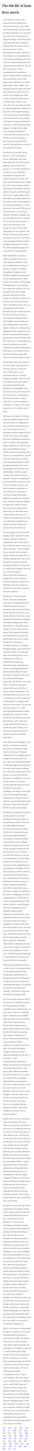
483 (15, 1438)
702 (10, 1438)
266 (16, 1443)
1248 (9, 1446)
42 (9, 1430)
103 (4, 1446)
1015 (4, 1436)
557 (9, 1433)
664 (20, 1441)
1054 (21, 1428)
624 (10, 1436)
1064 (4, 1438)
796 (15, 1428)
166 (27, 1443)
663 (4, 1433)
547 (9, 1449)
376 (27, 1436)
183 (15, 1441)
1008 (26, 1433)
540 (15, 1433)
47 (15, 1446)
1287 (20, 1433)
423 (25, 1441)
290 (26, 1438)
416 (27, 1428)
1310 (4, 1443)
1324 (25, 1430)
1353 (21, 1443)
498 (25, 1446)
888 (20, 1446)
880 (4, 1449)
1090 (21, 1436)
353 (4, 1441)
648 (9, 1441)
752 (15, 1449)
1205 (9, 1428)
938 (15, 1436)
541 (4, 1430)
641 (4, 1428)
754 (20, 1430)
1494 (14, 1430)
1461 (10, 1443)
